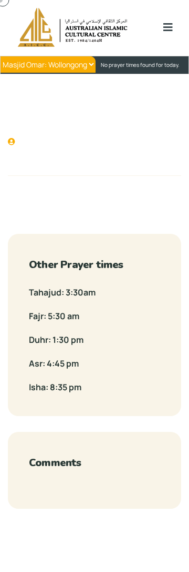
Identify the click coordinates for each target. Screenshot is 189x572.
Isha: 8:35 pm (55, 387)
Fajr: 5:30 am (54, 316)
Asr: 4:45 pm (54, 363)
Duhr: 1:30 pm (56, 340)
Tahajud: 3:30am (62, 292)
